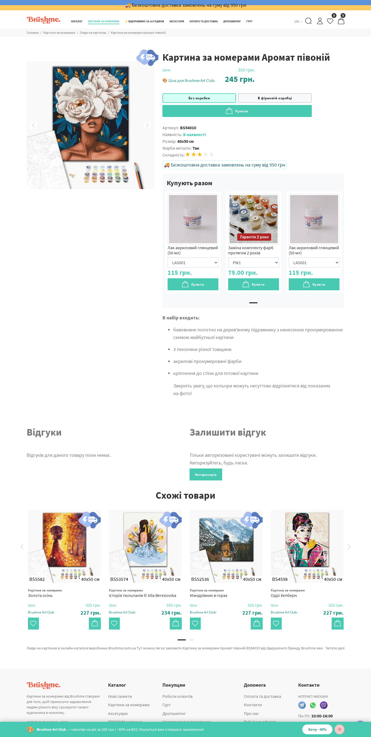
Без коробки (199, 98)
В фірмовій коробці (275, 98)
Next (147, 125)
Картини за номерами (59, 32)
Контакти (253, 704)
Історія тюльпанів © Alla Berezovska (142, 593)
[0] (330, 22)
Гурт (166, 704)
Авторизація (206, 474)
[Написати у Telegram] (302, 705)
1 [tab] (253, 302)
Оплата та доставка (262, 696)
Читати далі (334, 648)
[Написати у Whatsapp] (313, 705)
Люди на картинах (93, 32)
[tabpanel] (193, 242)
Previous (33, 125)
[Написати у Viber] (324, 705)
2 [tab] (191, 639)
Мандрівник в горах (208, 593)
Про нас (251, 713)
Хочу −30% (317, 729)
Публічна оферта (260, 721)
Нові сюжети (120, 696)
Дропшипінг (174, 713)
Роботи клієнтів (177, 696)
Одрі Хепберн (288, 593)
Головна (33, 32)
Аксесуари (118, 713)
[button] (208, 79)
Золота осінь (45, 593)
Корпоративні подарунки (186, 721)
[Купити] (95, 624)
